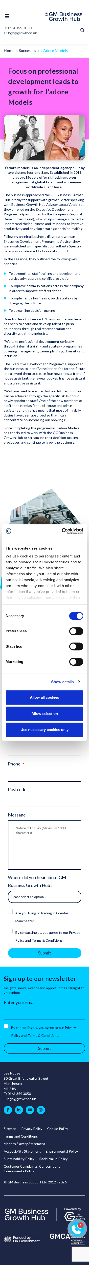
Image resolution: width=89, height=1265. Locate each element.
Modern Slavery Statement (24, 1144)
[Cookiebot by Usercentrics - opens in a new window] (62, 531)
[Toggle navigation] (8, 16)
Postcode (17, 789)
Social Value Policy (53, 1159)
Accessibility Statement (22, 1151)
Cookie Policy (57, 1128)
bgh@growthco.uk (21, 1099)
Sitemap (10, 1128)
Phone (14, 763)
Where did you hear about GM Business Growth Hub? (37, 881)
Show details (62, 682)
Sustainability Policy (19, 1159)
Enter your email (19, 1002)
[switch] (76, 631)
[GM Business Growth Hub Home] (65, 16)
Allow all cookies (44, 697)
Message (17, 814)
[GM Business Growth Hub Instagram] (41, 1110)
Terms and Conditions (21, 1136)
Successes (27, 50)
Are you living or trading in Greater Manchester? (41, 917)
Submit (44, 953)
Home (9, 50)
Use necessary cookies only (44, 730)
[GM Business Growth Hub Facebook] (8, 1110)
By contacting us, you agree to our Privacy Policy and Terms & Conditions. (47, 936)
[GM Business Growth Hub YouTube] (30, 1110)
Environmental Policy (62, 1151)
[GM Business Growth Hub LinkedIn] (19, 1110)
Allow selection (44, 713)
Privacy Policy (31, 1128)
